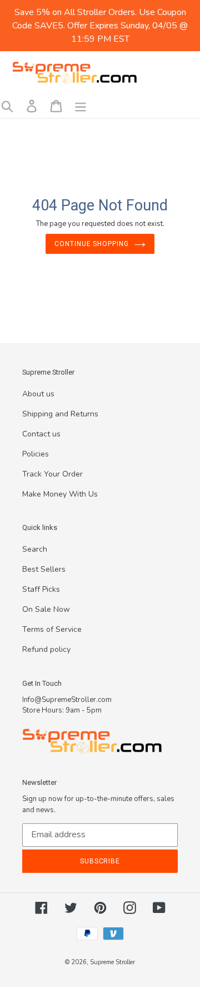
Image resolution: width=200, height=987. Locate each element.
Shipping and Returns (60, 414)
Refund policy (46, 649)
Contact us (41, 434)
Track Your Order (52, 474)
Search (34, 549)
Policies (35, 454)
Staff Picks (41, 589)
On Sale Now (46, 609)
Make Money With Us (60, 494)
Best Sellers (44, 569)
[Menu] (80, 106)
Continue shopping (91, 244)
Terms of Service (52, 629)
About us (38, 394)
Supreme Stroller (112, 962)
